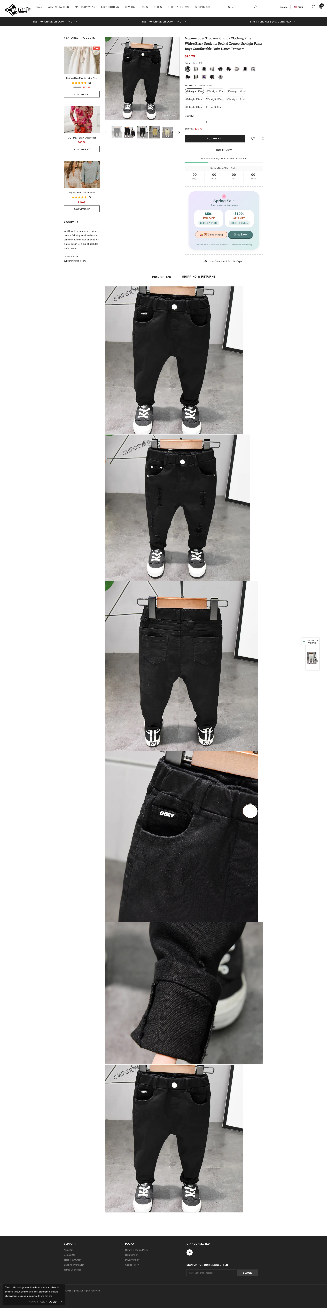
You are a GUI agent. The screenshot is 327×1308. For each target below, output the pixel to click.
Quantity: (189, 116)
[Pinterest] (189, 1252)
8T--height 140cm (215, 91)
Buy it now (224, 150)
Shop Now (240, 234)
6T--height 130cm (194, 99)
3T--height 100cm (194, 107)
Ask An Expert (235, 261)
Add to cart (82, 94)
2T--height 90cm (214, 107)
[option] (54, 21)
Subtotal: (189, 128)
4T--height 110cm (235, 99)
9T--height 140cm (194, 91)
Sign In (283, 7)
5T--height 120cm (214, 99)
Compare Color (169, 115)
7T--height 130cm (236, 91)
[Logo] (18, 10)
